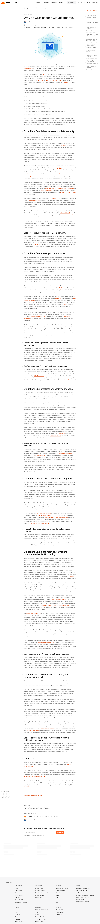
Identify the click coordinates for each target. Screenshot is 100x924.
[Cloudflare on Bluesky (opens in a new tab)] (51, 816)
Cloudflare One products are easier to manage (92, 31)
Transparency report (41, 919)
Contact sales (18, 890)
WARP (66, 304)
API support (61, 433)
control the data (56, 198)
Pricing (61, 2)
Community (59, 914)
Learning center (60, 912)
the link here (27, 787)
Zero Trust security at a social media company (92, 14)
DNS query (62, 288)
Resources (53, 2)
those (25, 68)
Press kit (17, 919)
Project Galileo (39, 888)
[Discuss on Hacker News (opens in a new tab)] (2, 794)
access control (37, 244)
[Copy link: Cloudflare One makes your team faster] (23, 253)
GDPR (37, 914)
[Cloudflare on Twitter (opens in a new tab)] (38, 816)
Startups (17, 897)
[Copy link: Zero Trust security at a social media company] (23, 233)
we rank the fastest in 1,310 (37, 316)
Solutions (46, 2)
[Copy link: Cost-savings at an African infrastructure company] (23, 654)
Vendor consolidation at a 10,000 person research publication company (92, 65)
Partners (17, 893)
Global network (19, 921)
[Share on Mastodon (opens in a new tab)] (2, 797)
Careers (17, 912)
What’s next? (89, 69)
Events (58, 900)
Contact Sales (95, 2)
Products (38, 2)
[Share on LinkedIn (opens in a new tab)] (9, 794)
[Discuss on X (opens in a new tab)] (6, 794)
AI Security (79, 893)
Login (88, 2)
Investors (17, 914)
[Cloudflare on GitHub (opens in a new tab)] (49, 816)
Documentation (60, 909)
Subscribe (60, 832)
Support (58, 897)
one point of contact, (33, 730)
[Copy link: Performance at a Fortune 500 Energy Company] (23, 366)
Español (49, 27)
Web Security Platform (82, 901)
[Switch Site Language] (78, 2)
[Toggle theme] (82, 2)
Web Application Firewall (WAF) (46, 515)
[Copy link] (9, 797)
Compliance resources (41, 909)
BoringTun (58, 298)
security (71, 215)
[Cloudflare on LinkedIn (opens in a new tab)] (40, 816)
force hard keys (28, 174)
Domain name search (21, 902)
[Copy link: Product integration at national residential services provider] (23, 529)
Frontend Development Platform (85, 895)
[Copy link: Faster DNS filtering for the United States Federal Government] (23, 342)
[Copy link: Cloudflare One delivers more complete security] (23, 131)
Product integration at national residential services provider (92, 44)
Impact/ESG (38, 897)
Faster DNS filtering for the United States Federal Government (92, 22)
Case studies (59, 893)
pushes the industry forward (68, 192)
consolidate (68, 380)
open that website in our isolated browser (56, 517)
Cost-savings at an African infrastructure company (92, 55)
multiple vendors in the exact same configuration (55, 605)
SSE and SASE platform (83, 888)
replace (59, 168)
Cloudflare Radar (60, 890)
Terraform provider (55, 435)
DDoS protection (39, 376)
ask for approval (30, 176)
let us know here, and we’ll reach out (34, 776)
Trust (36, 912)
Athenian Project (40, 890)
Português (28, 29)
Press (16, 916)
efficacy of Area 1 (65, 213)
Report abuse (39, 921)
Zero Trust (40, 80)
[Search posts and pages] (85, 2)
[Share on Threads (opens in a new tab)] (6, 797)
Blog (57, 902)
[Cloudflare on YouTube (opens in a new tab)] (43, 816)
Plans (16, 888)
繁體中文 (66, 27)
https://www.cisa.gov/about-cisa (33, 795)
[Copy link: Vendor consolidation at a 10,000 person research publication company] (23, 737)
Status (57, 895)
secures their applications (44, 513)
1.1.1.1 (61, 290)
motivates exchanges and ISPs (46, 642)
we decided (64, 145)
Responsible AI (39, 916)
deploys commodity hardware (59, 599)
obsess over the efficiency (33, 613)
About (16, 909)
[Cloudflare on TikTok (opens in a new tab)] (57, 816)
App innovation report (62, 888)
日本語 (58, 27)
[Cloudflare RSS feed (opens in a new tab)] (35, 816)
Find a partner (19, 895)
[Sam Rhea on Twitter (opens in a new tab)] (35, 820)
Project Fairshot (39, 895)
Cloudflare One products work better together (92, 40)
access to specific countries (58, 174)
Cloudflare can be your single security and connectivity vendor (91, 60)
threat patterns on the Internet (65, 188)
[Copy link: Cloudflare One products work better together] (23, 478)
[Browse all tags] (75, 8)
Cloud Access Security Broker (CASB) (38, 523)
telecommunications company (65, 453)
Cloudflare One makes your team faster (91, 18)
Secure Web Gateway (46, 190)
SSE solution (70, 576)
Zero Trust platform (40, 455)
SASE (47, 8)
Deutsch (44, 27)
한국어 (62, 27)
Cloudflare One (40, 8)
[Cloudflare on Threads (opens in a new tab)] (54, 816)
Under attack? (19, 900)
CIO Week (33, 8)
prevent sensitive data (34, 200)
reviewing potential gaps (47, 728)
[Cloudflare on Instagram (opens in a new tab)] (46, 816)
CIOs (44, 74)
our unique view (49, 188)
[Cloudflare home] (9, 3)
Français (54, 27)
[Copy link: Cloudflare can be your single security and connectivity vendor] (23, 674)
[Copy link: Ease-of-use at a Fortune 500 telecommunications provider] (23, 443)
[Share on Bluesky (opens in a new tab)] (12, 794)
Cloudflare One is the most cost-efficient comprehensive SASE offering (91, 49)
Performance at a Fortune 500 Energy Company (91, 27)
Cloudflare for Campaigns (42, 893)
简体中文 (71, 27)
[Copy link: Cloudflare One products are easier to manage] (23, 389)
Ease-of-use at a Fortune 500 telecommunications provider (92, 36)
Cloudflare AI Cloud (81, 890)
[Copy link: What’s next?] (23, 758)
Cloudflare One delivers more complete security (91, 11)
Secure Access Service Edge (53, 80)
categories (30, 68)
